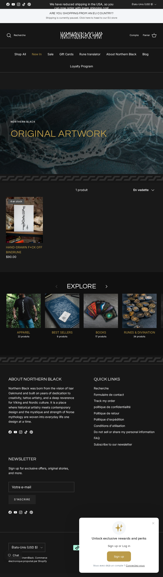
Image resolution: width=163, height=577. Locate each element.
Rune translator (89, 54)
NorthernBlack (26, 557)
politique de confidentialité (112, 407)
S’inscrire (22, 499)
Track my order (104, 401)
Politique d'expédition (109, 419)
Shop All (20, 54)
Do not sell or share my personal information (124, 432)
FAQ (97, 438)
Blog (145, 54)
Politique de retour (106, 413)
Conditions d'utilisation (109, 426)
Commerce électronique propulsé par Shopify (27, 559)
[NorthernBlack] (81, 35)
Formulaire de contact (109, 394)
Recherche (101, 388)
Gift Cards (66, 54)
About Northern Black (121, 54)
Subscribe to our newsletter (113, 444)
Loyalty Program (81, 66)
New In (37, 54)
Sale (50, 54)
